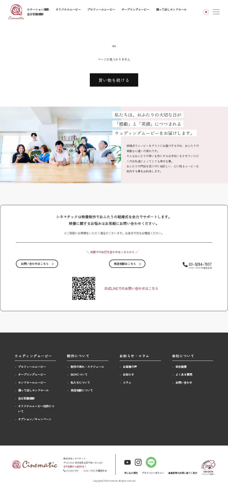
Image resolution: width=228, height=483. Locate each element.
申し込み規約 (131, 472)
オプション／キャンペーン (34, 419)
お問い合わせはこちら (35, 263)
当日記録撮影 (35, 14)
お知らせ (128, 374)
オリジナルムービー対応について (36, 408)
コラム (127, 382)
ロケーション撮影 (38, 9)
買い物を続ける (114, 80)
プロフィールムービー (101, 9)
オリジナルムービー (68, 9)
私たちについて (80, 382)
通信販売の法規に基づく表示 (182, 472)
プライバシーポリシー (153, 472)
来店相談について (82, 390)
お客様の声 (130, 366)
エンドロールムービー (32, 382)
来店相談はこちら (125, 263)
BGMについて (79, 374)
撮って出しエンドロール (171, 9)
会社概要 (181, 366)
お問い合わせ (183, 382)
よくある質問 (183, 374)
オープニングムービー (135, 9)
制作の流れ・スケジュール (87, 366)
